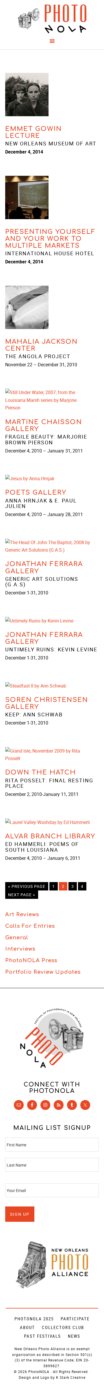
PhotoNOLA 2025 (34, 1319)
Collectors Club (63, 1327)
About (27, 1327)
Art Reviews (22, 914)
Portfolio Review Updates (43, 972)
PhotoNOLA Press (31, 960)
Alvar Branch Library (50, 836)
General (16, 937)
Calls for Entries (30, 926)
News (74, 1336)
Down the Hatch (40, 772)
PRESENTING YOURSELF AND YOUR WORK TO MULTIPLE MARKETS (50, 238)
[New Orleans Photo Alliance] (52, 1287)
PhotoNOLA (52, 18)
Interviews (20, 949)
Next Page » (21, 894)
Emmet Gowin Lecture (33, 132)
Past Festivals (42, 1336)
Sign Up (19, 1214)
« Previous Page (26, 886)
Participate (75, 1319)
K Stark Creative (71, 1377)
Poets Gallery (35, 492)
